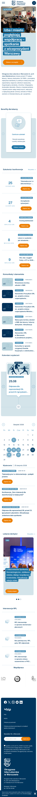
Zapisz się (26, 189)
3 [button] (34, 13)
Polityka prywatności (10, 722)
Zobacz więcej (18, 147)
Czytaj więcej (11, 591)
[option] (18, 132)
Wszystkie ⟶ (32, 169)
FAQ (5, 714)
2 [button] (34, 11)
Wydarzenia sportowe (16, 376)
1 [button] (34, 9)
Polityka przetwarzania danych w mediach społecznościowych (16, 727)
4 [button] (34, 15)
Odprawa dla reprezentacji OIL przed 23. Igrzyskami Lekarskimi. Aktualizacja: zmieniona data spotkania (18, 389)
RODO (5, 718)
